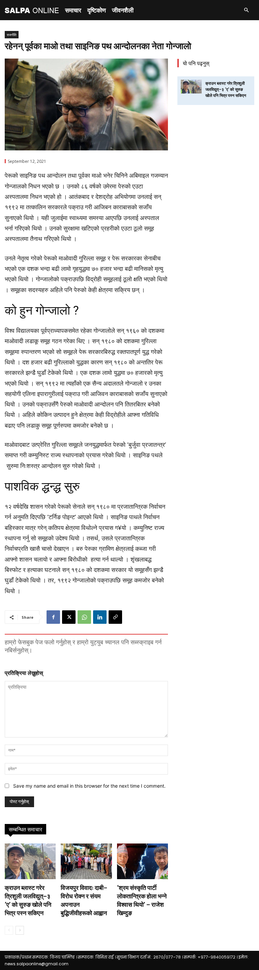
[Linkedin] (100, 617)
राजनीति (12, 34)
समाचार (73, 10)
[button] (246, 10)
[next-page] (20, 930)
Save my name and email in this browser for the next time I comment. (89, 786)
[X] (69, 617)
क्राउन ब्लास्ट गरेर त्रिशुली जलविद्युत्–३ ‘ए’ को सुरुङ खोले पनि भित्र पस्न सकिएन (225, 89)
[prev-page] (9, 930)
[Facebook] (53, 617)
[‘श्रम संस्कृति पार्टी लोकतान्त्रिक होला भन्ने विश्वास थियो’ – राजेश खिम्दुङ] (142, 861)
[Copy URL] (115, 617)
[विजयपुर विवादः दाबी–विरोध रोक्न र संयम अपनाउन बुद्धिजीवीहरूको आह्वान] (86, 861)
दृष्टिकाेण (96, 10)
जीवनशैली (123, 10)
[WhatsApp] (84, 617)
